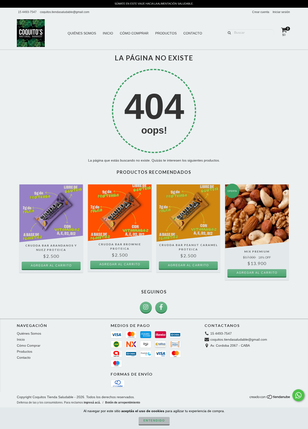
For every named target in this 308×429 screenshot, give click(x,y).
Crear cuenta (260, 12)
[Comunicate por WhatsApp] (298, 395)
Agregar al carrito (257, 272)
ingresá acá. (92, 402)
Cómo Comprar (134, 33)
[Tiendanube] (270, 398)
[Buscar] (228, 32)
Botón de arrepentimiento (122, 402)
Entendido (154, 420)
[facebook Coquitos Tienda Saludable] (161, 308)
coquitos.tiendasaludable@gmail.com (64, 12)
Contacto (192, 33)
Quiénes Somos (82, 33)
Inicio (108, 33)
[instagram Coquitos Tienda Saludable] (146, 308)
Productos (166, 33)
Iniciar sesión (281, 12)
